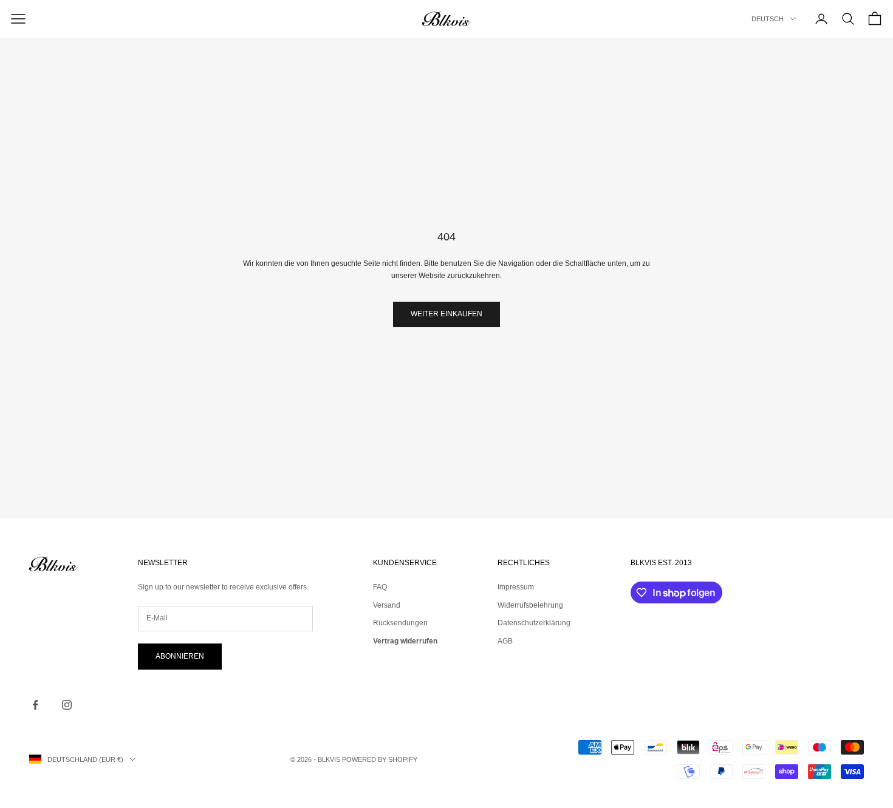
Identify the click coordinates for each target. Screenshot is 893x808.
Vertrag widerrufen (405, 641)
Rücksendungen (400, 623)
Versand (386, 605)
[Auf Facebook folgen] (35, 705)
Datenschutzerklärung (534, 623)
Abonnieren (180, 656)
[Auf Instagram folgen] (67, 705)
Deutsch (767, 18)
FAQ (380, 587)
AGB (505, 641)
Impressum (516, 587)
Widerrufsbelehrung (530, 605)
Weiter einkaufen (446, 314)
